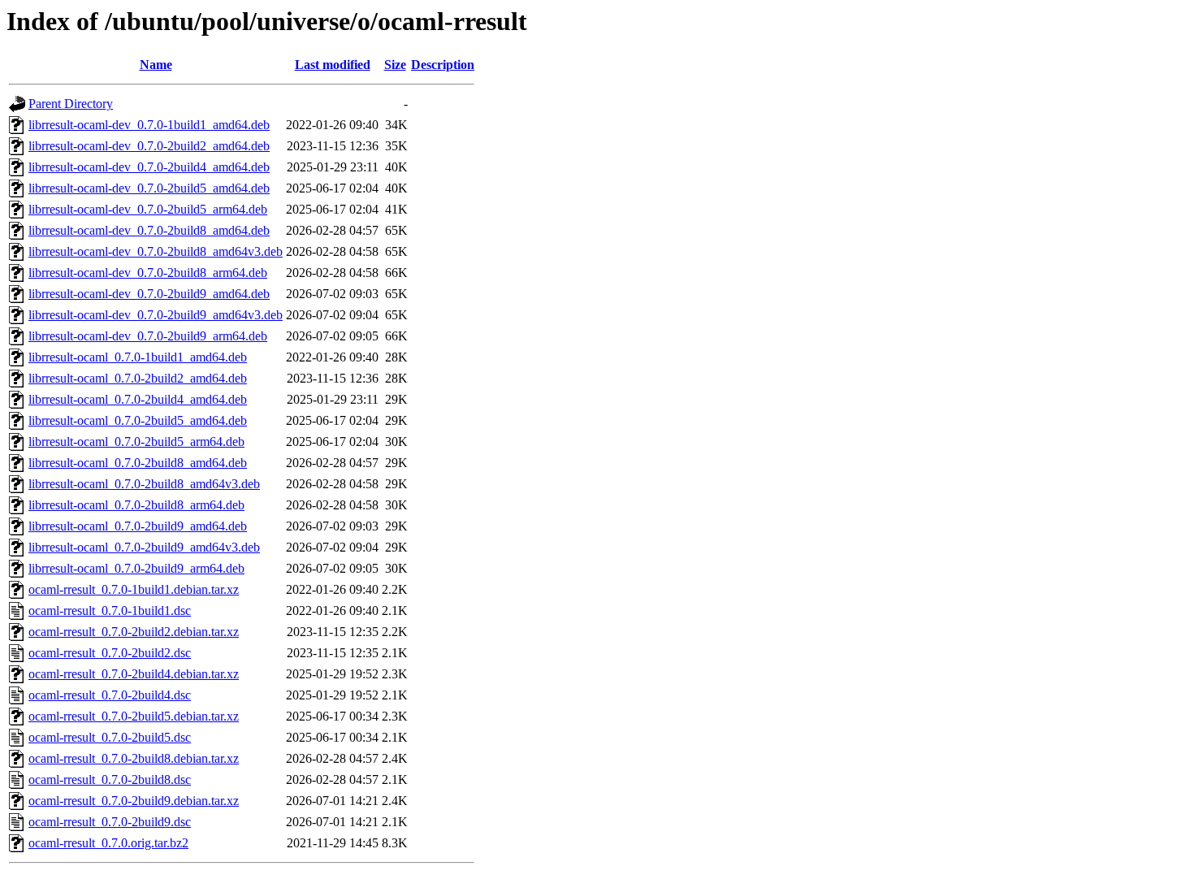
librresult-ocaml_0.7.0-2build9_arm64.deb (136, 568)
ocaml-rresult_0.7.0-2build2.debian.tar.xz (133, 632)
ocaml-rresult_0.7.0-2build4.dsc (109, 695)
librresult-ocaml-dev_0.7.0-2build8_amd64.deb (149, 230)
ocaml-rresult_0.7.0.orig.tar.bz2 (108, 843)
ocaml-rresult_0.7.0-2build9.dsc (109, 822)
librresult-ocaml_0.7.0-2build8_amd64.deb (137, 463)
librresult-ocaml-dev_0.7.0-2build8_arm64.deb (147, 272)
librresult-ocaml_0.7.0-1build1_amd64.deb (137, 357)
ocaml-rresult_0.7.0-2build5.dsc (109, 737)
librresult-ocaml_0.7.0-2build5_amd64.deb (137, 420)
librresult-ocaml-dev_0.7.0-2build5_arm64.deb (147, 209)
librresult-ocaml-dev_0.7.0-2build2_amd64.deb (149, 146)
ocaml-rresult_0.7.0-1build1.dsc (109, 610)
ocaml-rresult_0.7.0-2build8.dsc (109, 779)
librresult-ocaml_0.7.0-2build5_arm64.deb (136, 441)
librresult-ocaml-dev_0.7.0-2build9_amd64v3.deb (155, 315)
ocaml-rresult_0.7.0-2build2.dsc (109, 653)
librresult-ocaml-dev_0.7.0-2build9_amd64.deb (149, 294)
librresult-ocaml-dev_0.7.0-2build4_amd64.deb (149, 167)
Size (395, 64)
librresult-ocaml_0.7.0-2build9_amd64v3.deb (144, 547)
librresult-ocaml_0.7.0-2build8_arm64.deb (136, 505)
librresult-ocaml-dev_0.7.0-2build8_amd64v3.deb (155, 251)
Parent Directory (70, 103)
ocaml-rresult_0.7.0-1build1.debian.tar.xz (133, 589)
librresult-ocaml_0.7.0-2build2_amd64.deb (137, 378)
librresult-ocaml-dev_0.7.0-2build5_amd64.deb (149, 188)
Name (156, 64)
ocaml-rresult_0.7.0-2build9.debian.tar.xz (133, 801)
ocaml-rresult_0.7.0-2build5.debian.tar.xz (133, 716)
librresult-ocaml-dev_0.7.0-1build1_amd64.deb (149, 125)
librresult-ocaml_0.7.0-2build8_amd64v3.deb (144, 484)
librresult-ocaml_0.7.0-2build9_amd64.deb (137, 526)
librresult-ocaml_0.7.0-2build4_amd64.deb (137, 399)
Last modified (332, 64)
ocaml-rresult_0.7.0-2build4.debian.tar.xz (133, 674)
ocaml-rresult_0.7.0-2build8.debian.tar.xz (133, 758)
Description (442, 64)
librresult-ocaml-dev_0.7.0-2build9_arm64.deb (147, 336)
